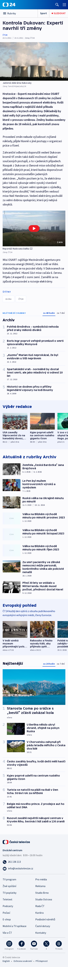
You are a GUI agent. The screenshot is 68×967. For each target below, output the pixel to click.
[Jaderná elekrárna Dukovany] (34, 61)
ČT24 (5, 35)
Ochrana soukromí (23, 961)
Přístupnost (42, 961)
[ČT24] (9, 5)
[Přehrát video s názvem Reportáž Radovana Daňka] (34, 228)
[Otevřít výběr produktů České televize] (64, 4)
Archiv (8, 298)
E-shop (7, 919)
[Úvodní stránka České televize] (16, 842)
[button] (34, 228)
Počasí (6, 912)
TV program (9, 879)
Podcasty (8, 906)
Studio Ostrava (43, 899)
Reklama (40, 886)
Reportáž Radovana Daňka (16, 248)
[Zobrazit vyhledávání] (57, 4)
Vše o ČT (7, 932)
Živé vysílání (9, 886)
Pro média (41, 879)
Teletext (7, 899)
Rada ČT (40, 906)
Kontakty (40, 932)
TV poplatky (9, 892)
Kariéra (39, 912)
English (6, 961)
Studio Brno (42, 892)
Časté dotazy (42, 926)
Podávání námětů (45, 919)
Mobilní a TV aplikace (14, 926)
